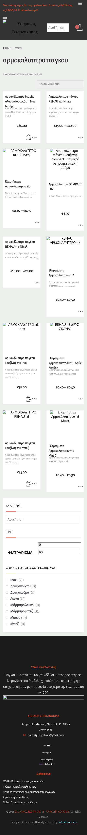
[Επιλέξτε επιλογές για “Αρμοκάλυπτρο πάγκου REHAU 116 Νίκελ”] (37, 283)
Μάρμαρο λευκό (22, 605)
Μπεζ (14, 624)
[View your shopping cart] (79, 28)
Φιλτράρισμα (20, 553)
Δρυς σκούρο (19, 592)
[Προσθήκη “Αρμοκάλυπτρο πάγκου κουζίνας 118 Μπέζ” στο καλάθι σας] (29, 484)
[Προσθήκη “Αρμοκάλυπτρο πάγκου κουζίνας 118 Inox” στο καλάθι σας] (29, 399)
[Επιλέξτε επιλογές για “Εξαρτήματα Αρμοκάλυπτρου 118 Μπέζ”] (80, 487)
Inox (13, 580)
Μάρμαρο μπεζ (21, 611)
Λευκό (14, 599)
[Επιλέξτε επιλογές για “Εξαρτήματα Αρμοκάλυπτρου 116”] (80, 312)
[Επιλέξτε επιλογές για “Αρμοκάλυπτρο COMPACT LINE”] (80, 225)
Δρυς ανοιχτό (20, 586)
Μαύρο (15, 618)
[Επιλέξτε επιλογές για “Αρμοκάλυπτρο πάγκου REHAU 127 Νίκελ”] (80, 138)
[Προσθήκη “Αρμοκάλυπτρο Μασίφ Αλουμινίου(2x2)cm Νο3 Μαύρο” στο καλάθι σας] (29, 138)
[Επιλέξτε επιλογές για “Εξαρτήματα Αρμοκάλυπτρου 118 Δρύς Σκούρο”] (80, 399)
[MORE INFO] (34, 138)
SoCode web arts (67, 822)
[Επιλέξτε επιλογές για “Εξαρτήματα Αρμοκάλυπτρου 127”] (37, 223)
